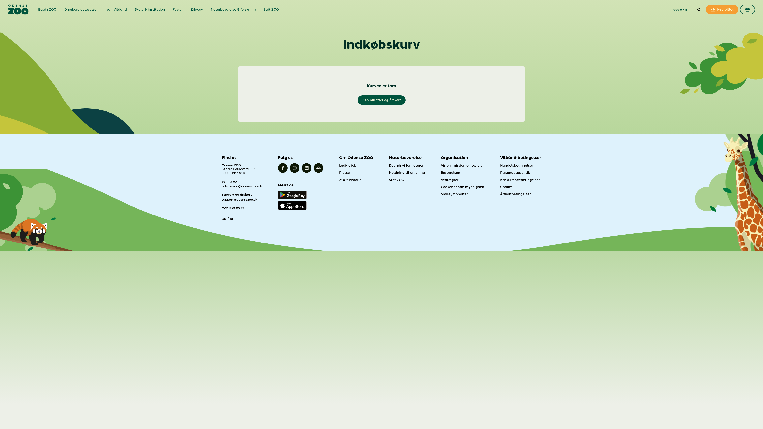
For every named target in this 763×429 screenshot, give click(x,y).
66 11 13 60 (229, 181)
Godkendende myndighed (462, 187)
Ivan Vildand (116, 9)
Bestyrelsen (450, 173)
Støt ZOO (271, 9)
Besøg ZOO (47, 9)
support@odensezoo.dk (239, 199)
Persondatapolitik (515, 173)
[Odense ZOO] (18, 9)
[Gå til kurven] (747, 9)
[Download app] (292, 205)
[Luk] (699, 10)
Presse (344, 173)
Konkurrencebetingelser (520, 180)
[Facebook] (283, 168)
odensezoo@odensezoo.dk (242, 186)
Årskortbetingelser (515, 194)
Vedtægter (449, 180)
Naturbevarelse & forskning (233, 9)
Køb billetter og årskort (381, 100)
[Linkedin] (306, 168)
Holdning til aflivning (407, 173)
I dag (675, 10)
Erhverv (197, 9)
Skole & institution (150, 9)
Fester (178, 9)
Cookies (506, 187)
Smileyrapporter (454, 194)
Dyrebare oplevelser (81, 9)
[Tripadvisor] (318, 168)
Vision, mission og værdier (462, 165)
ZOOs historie (350, 180)
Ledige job (347, 165)
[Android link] (292, 195)
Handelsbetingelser (516, 165)
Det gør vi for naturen (406, 165)
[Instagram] (294, 168)
